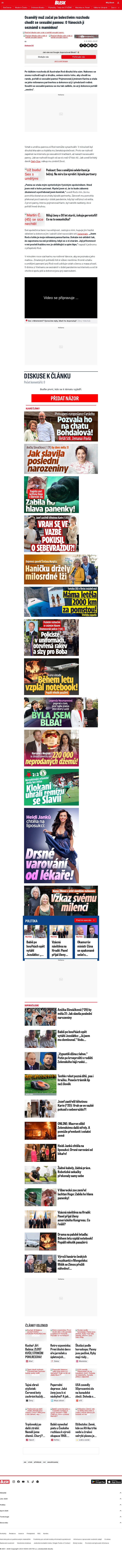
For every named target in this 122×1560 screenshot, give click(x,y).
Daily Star (35, 161)
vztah (30, 1462)
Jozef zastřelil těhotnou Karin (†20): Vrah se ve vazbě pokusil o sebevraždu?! (76, 1105)
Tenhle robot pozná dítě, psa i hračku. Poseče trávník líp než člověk (76, 1079)
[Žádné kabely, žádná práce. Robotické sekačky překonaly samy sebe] (40, 1175)
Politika (28, 937)
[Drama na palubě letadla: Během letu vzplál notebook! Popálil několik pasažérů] (40, 1241)
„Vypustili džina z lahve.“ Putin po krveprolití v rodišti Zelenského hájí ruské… (75, 1057)
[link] (13, 1481)
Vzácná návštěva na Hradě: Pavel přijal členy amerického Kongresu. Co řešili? (60, 948)
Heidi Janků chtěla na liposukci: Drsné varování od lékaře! (75, 1149)
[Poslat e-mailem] (95, 45)
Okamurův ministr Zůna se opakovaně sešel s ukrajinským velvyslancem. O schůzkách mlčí (86, 948)
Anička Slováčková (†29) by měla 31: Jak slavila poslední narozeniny (75, 1013)
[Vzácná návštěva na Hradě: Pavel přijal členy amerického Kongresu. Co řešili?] (40, 1219)
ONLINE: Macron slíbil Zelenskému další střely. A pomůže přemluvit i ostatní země (74, 1129)
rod (44, 1462)
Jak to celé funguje (61, 61)
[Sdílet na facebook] (81, 45)
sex (25, 1462)
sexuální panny (52, 1462)
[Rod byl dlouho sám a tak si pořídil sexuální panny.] (35, 36)
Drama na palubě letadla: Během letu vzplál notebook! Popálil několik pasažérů (75, 1238)
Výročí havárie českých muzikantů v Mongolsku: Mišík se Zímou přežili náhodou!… (73, 1262)
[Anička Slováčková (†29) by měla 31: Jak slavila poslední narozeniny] (40, 1017)
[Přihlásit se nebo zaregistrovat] (118, 2)
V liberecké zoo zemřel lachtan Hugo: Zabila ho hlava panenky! (75, 1194)
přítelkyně (37, 1462)
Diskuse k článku (47, 375)
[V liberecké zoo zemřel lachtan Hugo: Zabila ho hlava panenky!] (40, 1197)
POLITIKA (31, 921)
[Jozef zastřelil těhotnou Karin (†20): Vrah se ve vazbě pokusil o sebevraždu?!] (40, 1109)
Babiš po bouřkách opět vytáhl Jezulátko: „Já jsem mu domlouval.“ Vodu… (74, 1035)
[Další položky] (119, 7)
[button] (98, 1481)
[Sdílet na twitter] (85, 45)
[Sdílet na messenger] (88, 45)
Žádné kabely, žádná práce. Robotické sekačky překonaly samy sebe (74, 1171)
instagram (82, 233)
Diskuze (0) (29, 45)
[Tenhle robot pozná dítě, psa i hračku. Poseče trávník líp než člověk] (40, 1084)
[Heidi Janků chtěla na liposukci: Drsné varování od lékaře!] (40, 1153)
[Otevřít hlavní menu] (2, 2)
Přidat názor (65, 398)
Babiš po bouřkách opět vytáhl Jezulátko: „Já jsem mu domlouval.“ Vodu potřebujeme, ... (35, 948)
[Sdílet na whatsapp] (92, 45)
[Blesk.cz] (60, 3)
